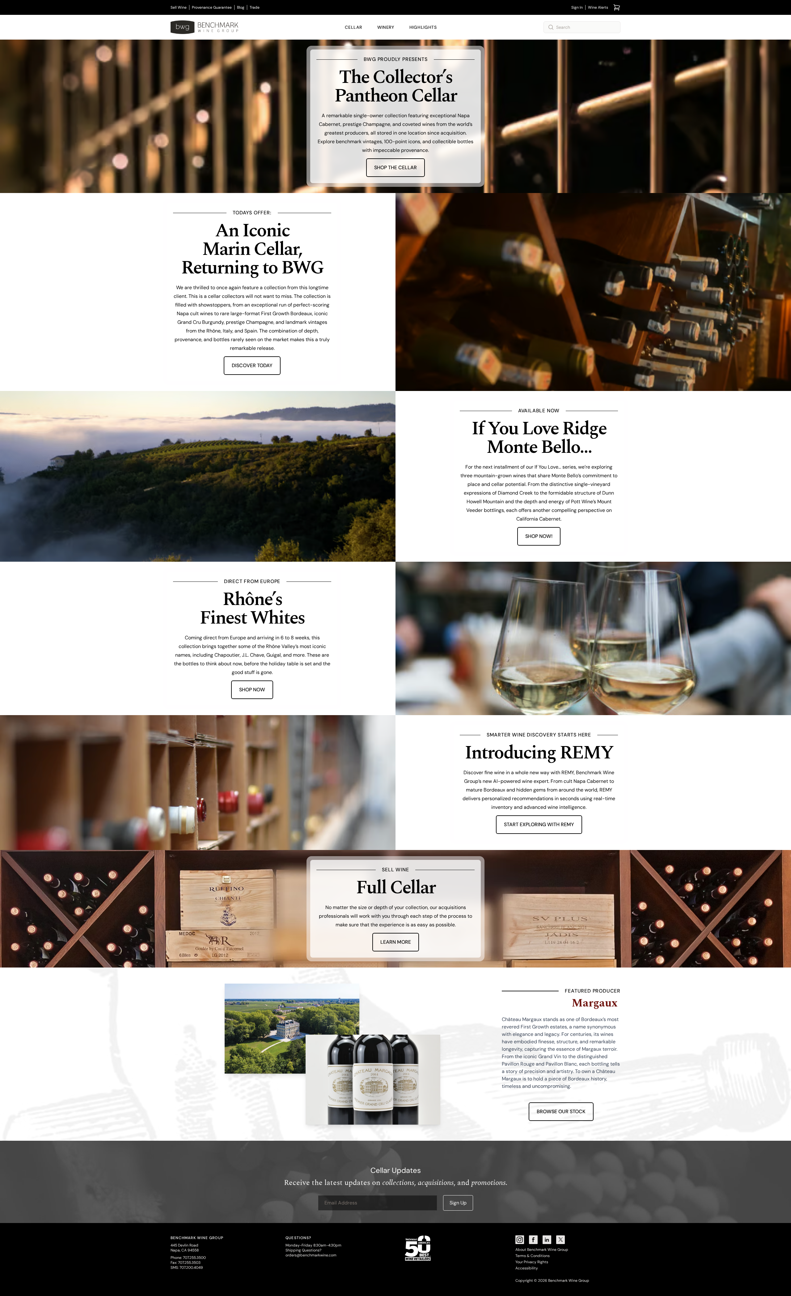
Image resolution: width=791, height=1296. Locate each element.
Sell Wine (179, 7)
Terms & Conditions (532, 1255)
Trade (255, 7)
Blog (240, 7)
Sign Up (458, 1202)
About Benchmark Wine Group (541, 1249)
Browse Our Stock (561, 1111)
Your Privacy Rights (531, 1262)
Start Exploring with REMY (539, 824)
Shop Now (252, 689)
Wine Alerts (598, 7)
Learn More (395, 942)
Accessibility (526, 1268)
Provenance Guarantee (212, 7)
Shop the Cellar (395, 167)
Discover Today (252, 365)
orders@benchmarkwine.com (311, 1255)
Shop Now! (538, 536)
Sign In (577, 7)
